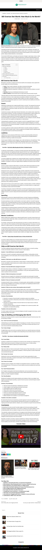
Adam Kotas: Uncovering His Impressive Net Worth (14, 492)
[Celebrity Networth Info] (21, 4)
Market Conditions (7, 72)
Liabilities (5, 68)
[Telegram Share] (8, 454)
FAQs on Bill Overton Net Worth (8, 73)
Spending (5, 71)
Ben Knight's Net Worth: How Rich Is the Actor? (13, 489)
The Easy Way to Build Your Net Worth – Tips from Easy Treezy (33, 469)
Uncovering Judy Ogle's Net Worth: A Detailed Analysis (32, 502)
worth (16, 498)
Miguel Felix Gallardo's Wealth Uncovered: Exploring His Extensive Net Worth (7, 477)
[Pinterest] (20, 1)
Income (5, 70)
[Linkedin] (22, 1)
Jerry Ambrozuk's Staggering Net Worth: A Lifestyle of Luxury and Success (19, 494)
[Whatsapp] (10, 454)
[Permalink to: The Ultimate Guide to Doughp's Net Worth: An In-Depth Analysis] (21, 463)
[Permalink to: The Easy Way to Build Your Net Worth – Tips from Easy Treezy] (34, 464)
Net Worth (6, 498)
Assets (5, 67)
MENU (39, 9)
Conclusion (5, 76)
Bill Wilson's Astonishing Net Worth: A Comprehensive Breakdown (17, 482)
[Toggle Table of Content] (16, 65)
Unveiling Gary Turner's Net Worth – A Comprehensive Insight (16, 491)
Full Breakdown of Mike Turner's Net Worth (12, 495)
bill (11, 498)
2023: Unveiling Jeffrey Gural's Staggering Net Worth (9, 502)
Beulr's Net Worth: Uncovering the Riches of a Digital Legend (16, 485)
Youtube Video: (8, 77)
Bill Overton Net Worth (7, 66)
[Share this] (2, 454)
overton (14, 498)
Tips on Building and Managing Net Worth (10, 75)
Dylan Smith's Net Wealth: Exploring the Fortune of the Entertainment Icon (19, 487)
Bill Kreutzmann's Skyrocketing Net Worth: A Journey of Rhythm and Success (20, 484)
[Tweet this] (4, 454)
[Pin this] (6, 454)
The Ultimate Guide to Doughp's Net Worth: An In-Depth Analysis (20, 468)
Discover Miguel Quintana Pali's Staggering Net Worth (15, 488)
